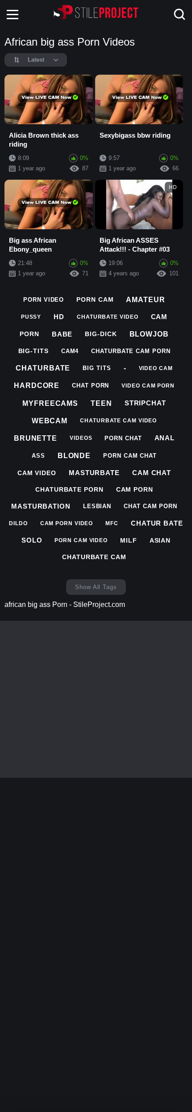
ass (38, 455)
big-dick (101, 333)
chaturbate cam (94, 556)
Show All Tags (96, 587)
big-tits (33, 350)
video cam (156, 368)
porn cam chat (130, 455)
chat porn (90, 385)
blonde (74, 455)
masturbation (41, 506)
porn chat (123, 438)
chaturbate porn (69, 489)
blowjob (149, 334)
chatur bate (157, 523)
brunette (35, 438)
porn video (43, 299)
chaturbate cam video (118, 420)
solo (31, 540)
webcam (49, 421)
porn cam (94, 299)
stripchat (145, 403)
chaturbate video (107, 317)
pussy (31, 317)
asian (160, 540)
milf (128, 540)
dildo (18, 523)
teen (101, 403)
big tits (97, 368)
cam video (36, 472)
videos (81, 438)
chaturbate (43, 368)
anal (164, 438)
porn (29, 333)
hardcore (36, 385)
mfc (111, 523)
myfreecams (50, 403)
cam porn (134, 489)
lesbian (97, 506)
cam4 (70, 351)
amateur (145, 299)
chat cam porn (150, 506)
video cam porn (148, 386)
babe (62, 334)
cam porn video (66, 523)
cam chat (151, 472)
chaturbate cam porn (130, 351)
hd (59, 316)
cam (159, 316)
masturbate (94, 472)
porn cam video (81, 540)
